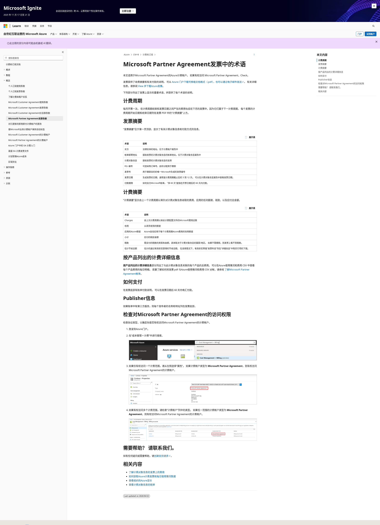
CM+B (136, 54)
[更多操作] (254, 54)
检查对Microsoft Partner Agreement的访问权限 (341, 83)
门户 (360, 33)
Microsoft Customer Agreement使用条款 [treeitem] (28, 102)
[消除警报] (374, 6)
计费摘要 (322, 67)
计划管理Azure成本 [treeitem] (17, 156)
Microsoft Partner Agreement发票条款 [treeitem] (27, 118)
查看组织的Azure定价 (140, 480)
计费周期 (322, 60)
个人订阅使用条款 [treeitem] (16, 86)
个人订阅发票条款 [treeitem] (16, 91)
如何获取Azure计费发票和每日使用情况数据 (152, 476)
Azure (127, 54)
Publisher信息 (325, 79)
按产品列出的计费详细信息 (330, 71)
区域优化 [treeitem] (12, 161)
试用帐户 (370, 33)
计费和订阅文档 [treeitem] (13, 64)
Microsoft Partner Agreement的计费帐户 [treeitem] (28, 140)
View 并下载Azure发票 (150, 86)
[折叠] (62, 52)
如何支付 (322, 75)
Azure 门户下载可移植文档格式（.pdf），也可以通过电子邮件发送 (207, 82)
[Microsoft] (5, 26)
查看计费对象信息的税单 (142, 484)
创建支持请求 (161, 456)
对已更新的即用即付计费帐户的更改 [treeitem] (25, 123)
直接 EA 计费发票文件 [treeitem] (18, 151)
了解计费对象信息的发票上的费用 (146, 472)
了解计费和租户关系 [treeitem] (17, 96)
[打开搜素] (373, 26)
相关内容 (322, 91)
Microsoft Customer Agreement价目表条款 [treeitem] (29, 113)
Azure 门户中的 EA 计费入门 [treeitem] (21, 145)
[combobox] (33, 57)
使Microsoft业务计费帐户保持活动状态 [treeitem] (26, 129)
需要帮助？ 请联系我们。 (330, 87)
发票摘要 (322, 64)
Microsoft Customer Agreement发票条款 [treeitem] (28, 107)
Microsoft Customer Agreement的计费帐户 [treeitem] (29, 134)
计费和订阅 (148, 54)
